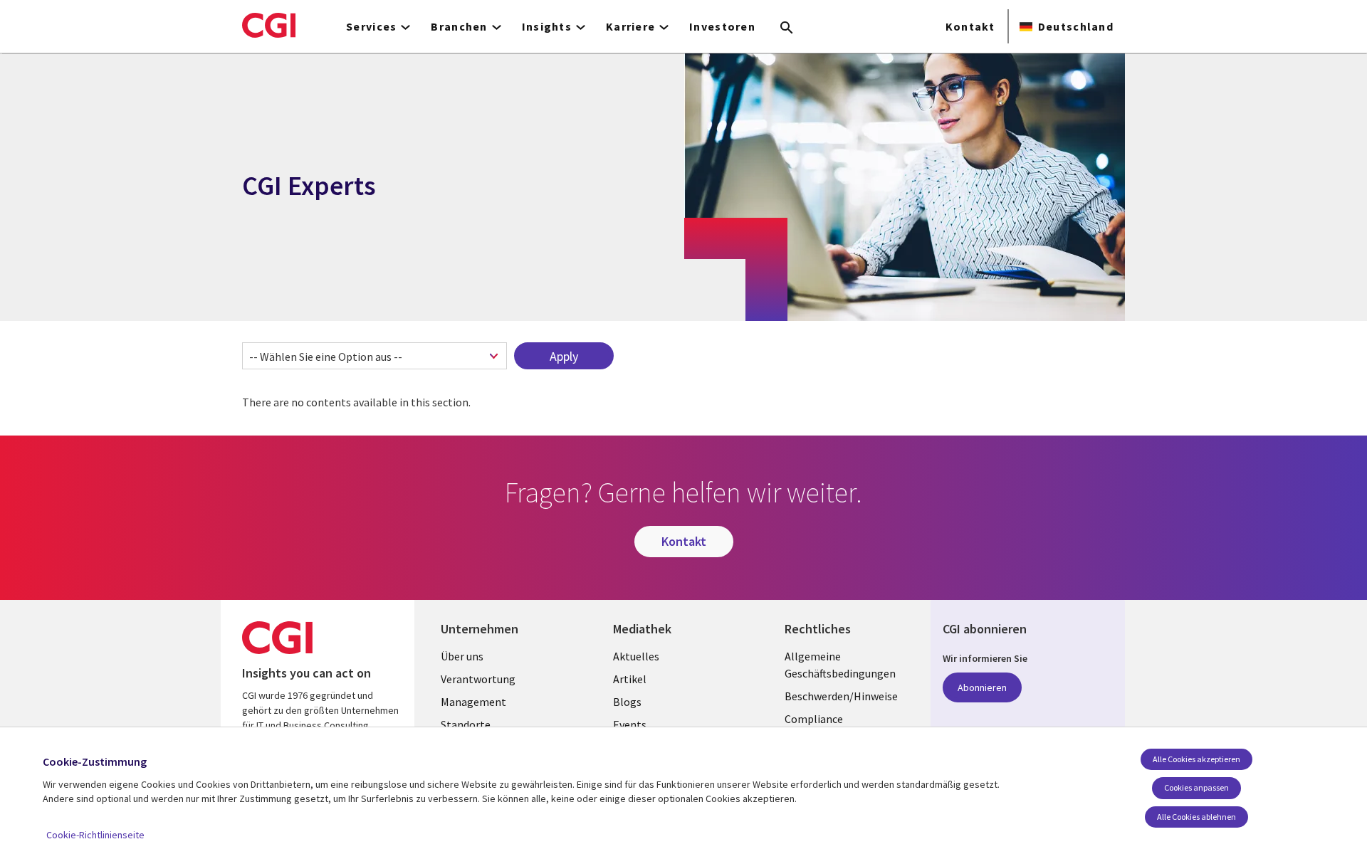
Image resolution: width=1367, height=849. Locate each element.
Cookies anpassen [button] (1196, 787)
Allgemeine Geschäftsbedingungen (840, 664)
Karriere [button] (630, 26)
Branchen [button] (459, 26)
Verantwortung (478, 679)
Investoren (722, 26)
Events (629, 724)
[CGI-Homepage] (268, 25)
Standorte (466, 724)
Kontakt (970, 26)
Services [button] (371, 26)
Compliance (814, 719)
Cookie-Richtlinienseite (95, 834)
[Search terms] (787, 28)
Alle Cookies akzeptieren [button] (1196, 759)
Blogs (627, 702)
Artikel (629, 679)
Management (473, 702)
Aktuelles (636, 656)
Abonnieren (982, 687)
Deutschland (1076, 26)
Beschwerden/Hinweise (841, 696)
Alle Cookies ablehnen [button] (1196, 816)
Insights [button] (547, 26)
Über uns (462, 656)
